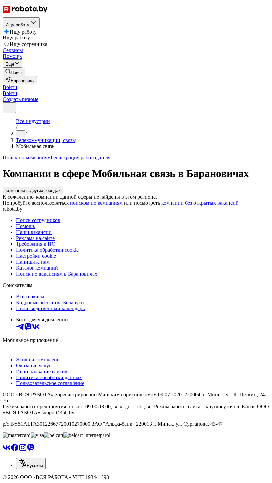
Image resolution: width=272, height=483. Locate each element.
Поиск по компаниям (27, 157)
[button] (10, 87)
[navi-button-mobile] (9, 107)
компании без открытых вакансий (199, 203)
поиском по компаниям (96, 203)
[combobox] (31, 463)
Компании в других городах (33, 190)
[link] (14, 72)
